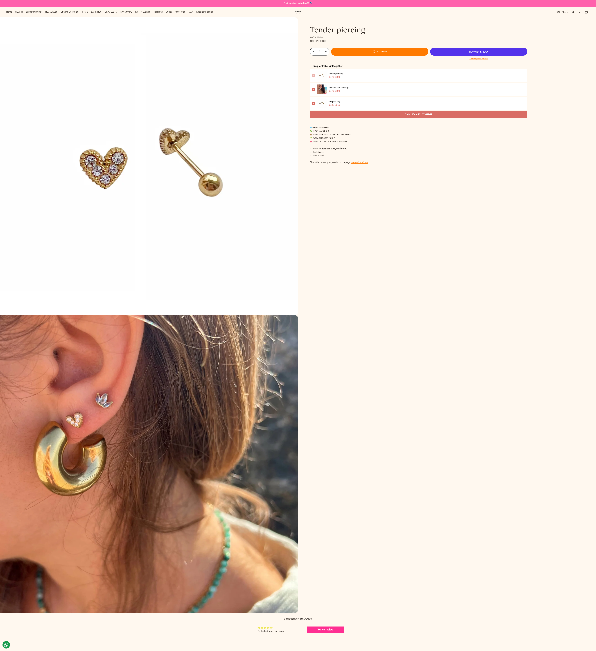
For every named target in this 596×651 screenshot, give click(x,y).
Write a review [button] (325, 629)
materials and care (359, 162)
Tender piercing (335, 73)
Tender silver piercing (338, 87)
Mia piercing (334, 101)
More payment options (479, 59)
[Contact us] (6, 645)
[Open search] (573, 12)
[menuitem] (9, 12)
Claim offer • (418, 114)
